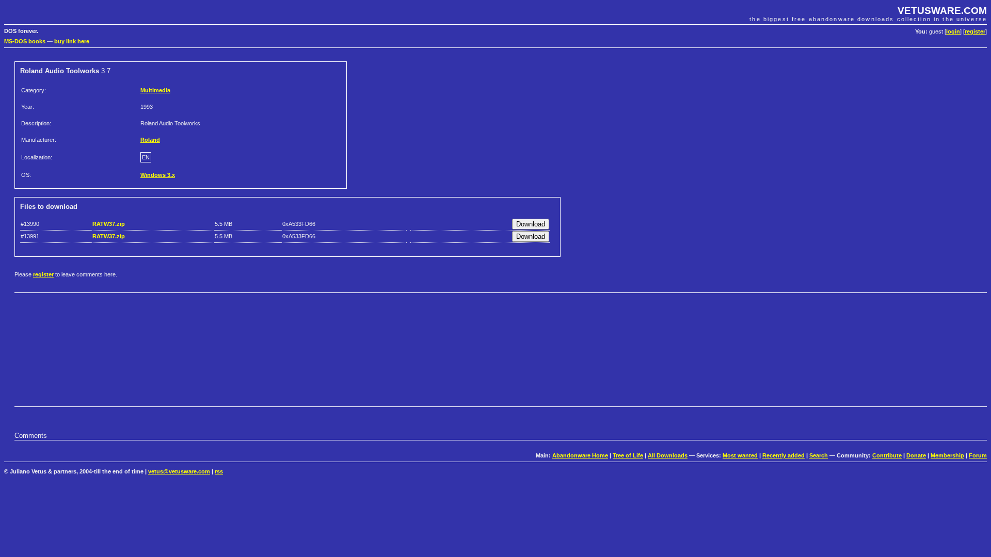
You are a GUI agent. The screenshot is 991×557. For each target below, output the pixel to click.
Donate (916, 455)
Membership (947, 455)
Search (818, 455)
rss (219, 471)
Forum (978, 455)
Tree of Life (628, 455)
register (975, 31)
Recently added (783, 455)
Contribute (887, 455)
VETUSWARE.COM (942, 10)
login (953, 31)
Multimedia (155, 90)
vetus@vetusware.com (179, 471)
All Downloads (668, 455)
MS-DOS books (24, 41)
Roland (150, 140)
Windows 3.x (157, 175)
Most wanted (740, 455)
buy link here (71, 41)
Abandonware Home (580, 455)
